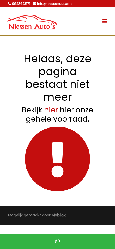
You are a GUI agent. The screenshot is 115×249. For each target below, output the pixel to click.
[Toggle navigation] (105, 21)
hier (51, 110)
